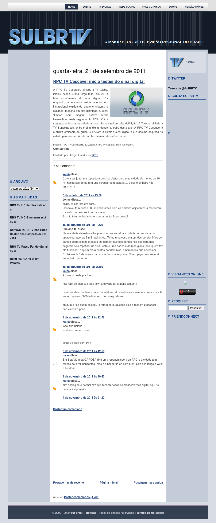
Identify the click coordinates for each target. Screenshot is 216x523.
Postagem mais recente (68, 482)
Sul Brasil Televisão (83, 513)
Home (71, 6)
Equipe (173, 6)
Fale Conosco (151, 6)
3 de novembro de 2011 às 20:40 (83, 376)
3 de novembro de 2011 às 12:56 (83, 317)
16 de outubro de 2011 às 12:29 (83, 225)
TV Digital (105, 6)
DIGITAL (190, 62)
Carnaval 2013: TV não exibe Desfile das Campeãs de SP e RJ (28, 234)
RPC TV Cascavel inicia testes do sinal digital (99, 81)
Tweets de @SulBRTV (182, 88)
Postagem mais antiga (148, 482)
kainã (66, 174)
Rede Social (127, 6)
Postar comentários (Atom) (81, 497)
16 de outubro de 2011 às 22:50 (83, 267)
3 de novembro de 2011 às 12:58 (83, 351)
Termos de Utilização (150, 513)
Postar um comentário (67, 409)
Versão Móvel (194, 6)
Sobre (87, 6)
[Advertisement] (29, 113)
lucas (66, 355)
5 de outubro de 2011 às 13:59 (82, 195)
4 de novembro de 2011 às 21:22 (83, 397)
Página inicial (109, 482)
